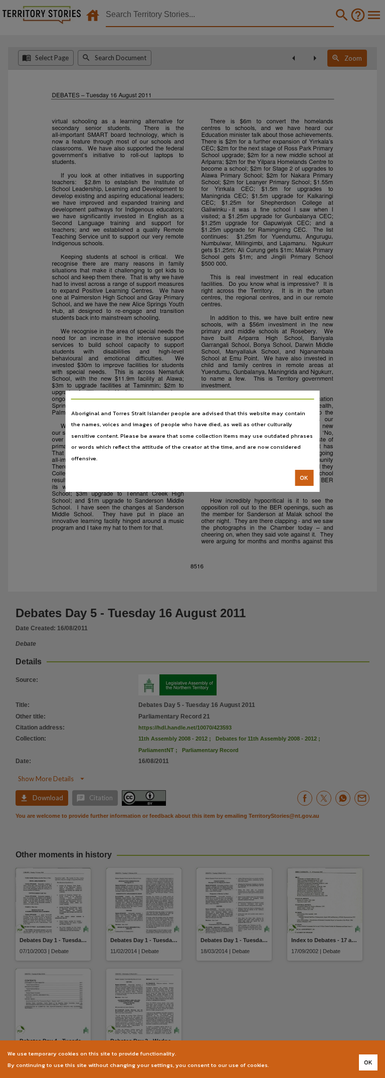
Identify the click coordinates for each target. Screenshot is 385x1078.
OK (304, 477)
